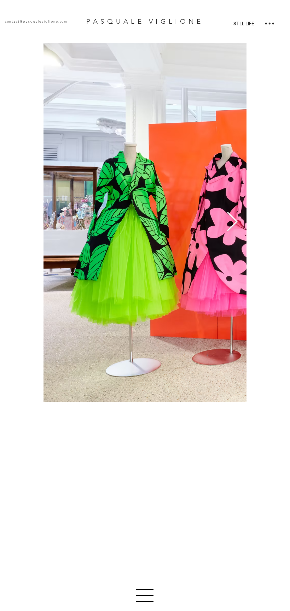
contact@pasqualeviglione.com (36, 21)
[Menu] (145, 595)
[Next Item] (232, 222)
